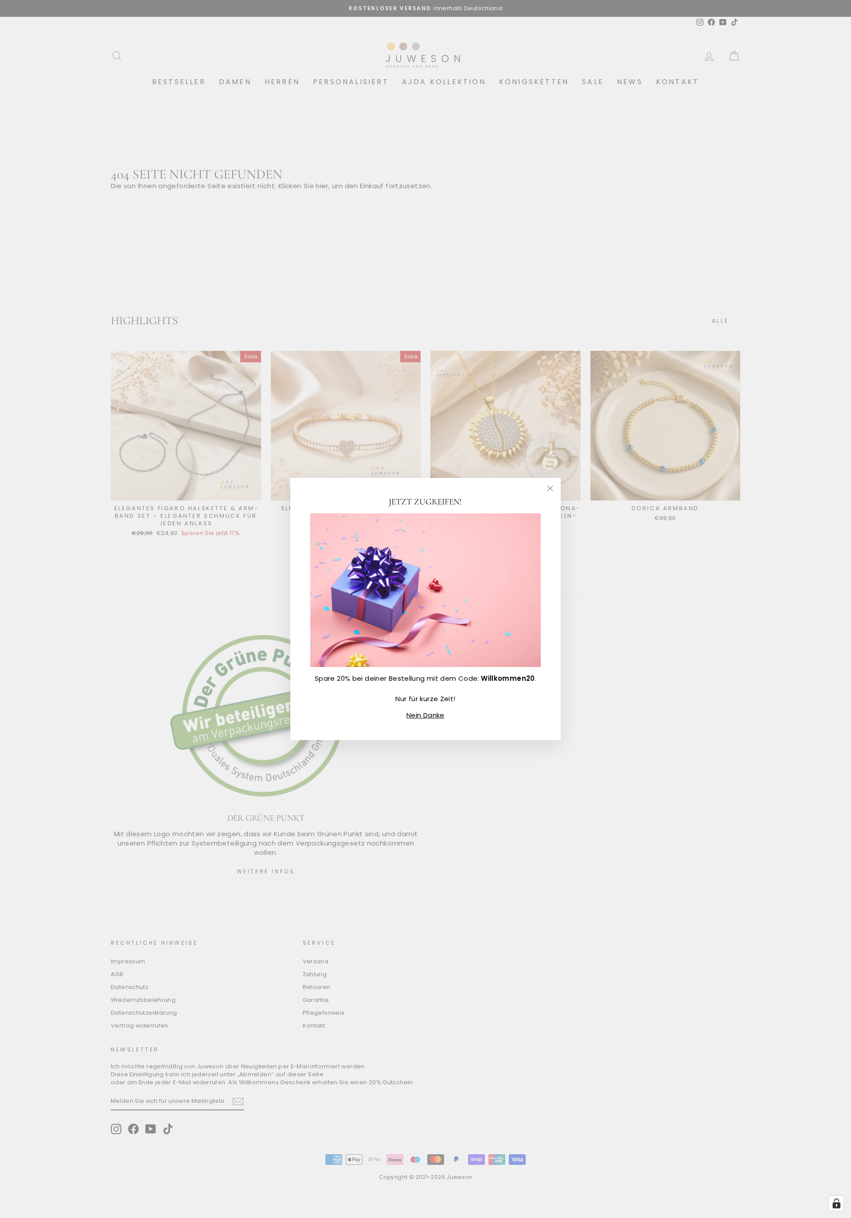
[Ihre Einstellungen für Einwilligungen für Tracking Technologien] (836, 1203)
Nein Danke (425, 715)
